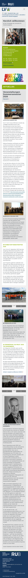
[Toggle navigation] (24, 9)
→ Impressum (6, 570)
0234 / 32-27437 (7, 567)
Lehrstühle (22, 14)
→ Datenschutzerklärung (9, 571)
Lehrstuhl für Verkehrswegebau (10, 16)
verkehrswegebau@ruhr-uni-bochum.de (12, 564)
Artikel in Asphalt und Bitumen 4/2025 (12, 372)
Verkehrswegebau (7, 62)
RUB (5, 13)
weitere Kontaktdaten (8, 65)
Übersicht (5, 99)
